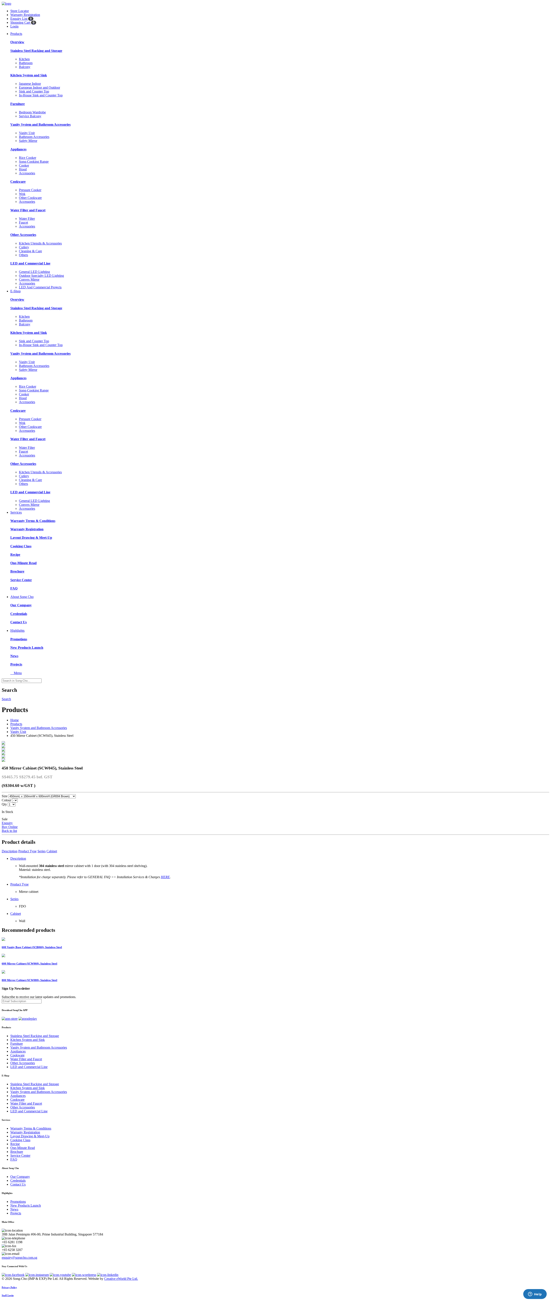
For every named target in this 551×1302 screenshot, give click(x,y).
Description (9, 851)
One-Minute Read (23, 563)
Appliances (18, 149)
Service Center (21, 580)
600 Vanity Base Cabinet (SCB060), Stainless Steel (32, 947)
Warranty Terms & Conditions (32, 521)
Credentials (18, 614)
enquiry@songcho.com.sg (19, 1257)
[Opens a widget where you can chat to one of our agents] (535, 1294)
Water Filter (27, 218)
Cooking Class (20, 546)
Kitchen (24, 59)
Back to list (9, 831)
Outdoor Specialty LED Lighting (41, 275)
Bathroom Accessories (34, 137)
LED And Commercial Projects (40, 287)
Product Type (27, 851)
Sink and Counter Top (34, 91)
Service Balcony (30, 116)
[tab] (275, 1027)
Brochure (17, 571)
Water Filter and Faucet (27, 210)
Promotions (18, 639)
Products (16, 34)
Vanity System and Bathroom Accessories (40, 124)
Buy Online (10, 827)
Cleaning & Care (30, 251)
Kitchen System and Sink (28, 75)
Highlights (17, 630)
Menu (16, 673)
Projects (16, 664)
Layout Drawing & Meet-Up (31, 537)
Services (16, 512)
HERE (165, 877)
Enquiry (7, 823)
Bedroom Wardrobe (32, 112)
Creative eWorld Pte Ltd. (121, 1278)
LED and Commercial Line (30, 263)
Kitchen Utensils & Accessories (40, 243)
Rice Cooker (27, 157)
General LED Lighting (34, 272)
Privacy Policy (9, 1287)
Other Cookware (30, 198)
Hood (23, 169)
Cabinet (51, 851)
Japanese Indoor (30, 83)
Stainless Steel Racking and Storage (36, 51)
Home (14, 720)
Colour (6, 800)
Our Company (21, 605)
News (14, 656)
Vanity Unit (27, 133)
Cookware (18, 181)
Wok (22, 194)
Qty (4, 804)
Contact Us (18, 622)
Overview (17, 42)
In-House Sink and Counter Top (41, 95)
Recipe (15, 554)
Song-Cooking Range (34, 161)
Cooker (24, 165)
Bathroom (26, 63)
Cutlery (24, 247)
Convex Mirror (29, 279)
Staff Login (8, 1295)
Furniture (17, 104)
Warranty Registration (26, 529)
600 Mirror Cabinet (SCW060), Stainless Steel (29, 963)
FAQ (13, 588)
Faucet (23, 222)
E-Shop (15, 291)
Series (41, 851)
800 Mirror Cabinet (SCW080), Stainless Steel (29, 980)
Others (23, 255)
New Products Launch (26, 647)
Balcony (24, 67)
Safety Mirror (28, 140)
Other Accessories (23, 235)
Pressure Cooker (30, 190)
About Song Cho (22, 597)
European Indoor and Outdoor (39, 87)
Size (5, 796)
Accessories (27, 173)
